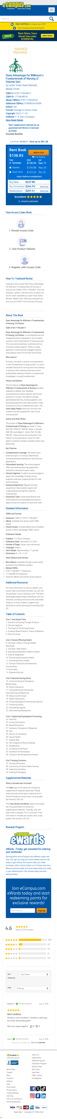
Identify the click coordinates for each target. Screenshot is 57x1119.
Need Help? (18, 1112)
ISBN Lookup (37, 1075)
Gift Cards (36, 1069)
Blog (8, 1075)
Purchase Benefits (14, 133)
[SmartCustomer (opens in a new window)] (28, 201)
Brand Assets (37, 1066)
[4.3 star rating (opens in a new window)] (34, 196)
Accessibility (36, 1058)
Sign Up (41, 910)
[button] (28, 940)
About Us (35, 1055)
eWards (9, 1081)
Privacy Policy (12, 1090)
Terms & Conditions (14, 1099)
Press (8, 1084)
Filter (9, 988)
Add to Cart (38, 152)
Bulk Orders (11, 1069)
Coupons (10, 1078)
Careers (9, 1072)
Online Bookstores (13, 1102)
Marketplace (36, 1078)
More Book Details (14, 120)
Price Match (11, 1087)
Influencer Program (39, 1063)
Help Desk (35, 1072)
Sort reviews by (11, 976)
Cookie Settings (12, 1093)
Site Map (10, 1096)
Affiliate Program (38, 1061)
